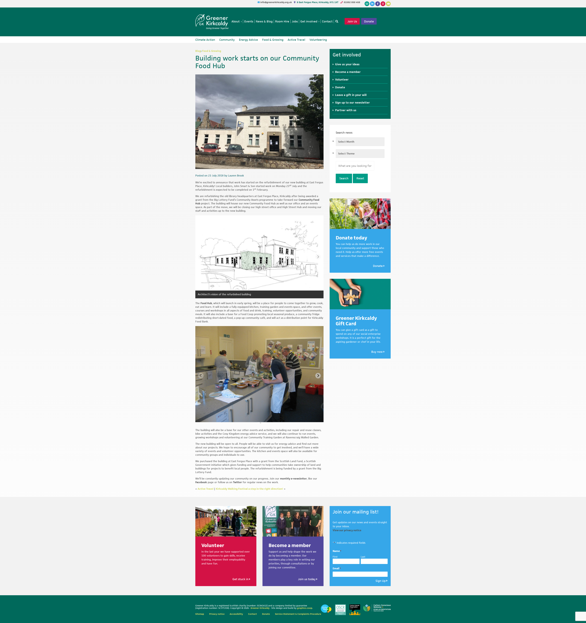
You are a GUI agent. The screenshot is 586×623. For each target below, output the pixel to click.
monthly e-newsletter (293, 478)
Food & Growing (211, 51)
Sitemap (199, 613)
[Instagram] (383, 3)
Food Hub (206, 303)
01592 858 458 (352, 2)
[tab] (258, 423)
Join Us (352, 21)
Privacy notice (216, 613)
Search (343, 178)
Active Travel (205, 488)
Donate (369, 21)
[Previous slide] (201, 257)
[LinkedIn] (372, 3)
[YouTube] (388, 3)
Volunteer (342, 79)
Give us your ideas (347, 64)
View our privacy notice (347, 530)
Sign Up (381, 581)
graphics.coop (304, 608)
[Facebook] (377, 3)
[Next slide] (318, 257)
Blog (198, 51)
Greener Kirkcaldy (212, 20)
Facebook (201, 482)
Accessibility (236, 613)
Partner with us (345, 110)
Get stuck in (240, 579)
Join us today (307, 579)
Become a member (348, 72)
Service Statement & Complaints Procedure (298, 613)
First (335, 556)
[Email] (367, 3)
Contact (252, 613)
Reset (360, 178)
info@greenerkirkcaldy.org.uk (276, 2)
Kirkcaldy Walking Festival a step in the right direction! (249, 488)
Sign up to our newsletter (352, 102)
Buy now (377, 352)
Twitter (237, 482)
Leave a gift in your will (351, 95)
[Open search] (336, 21)
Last (363, 556)
